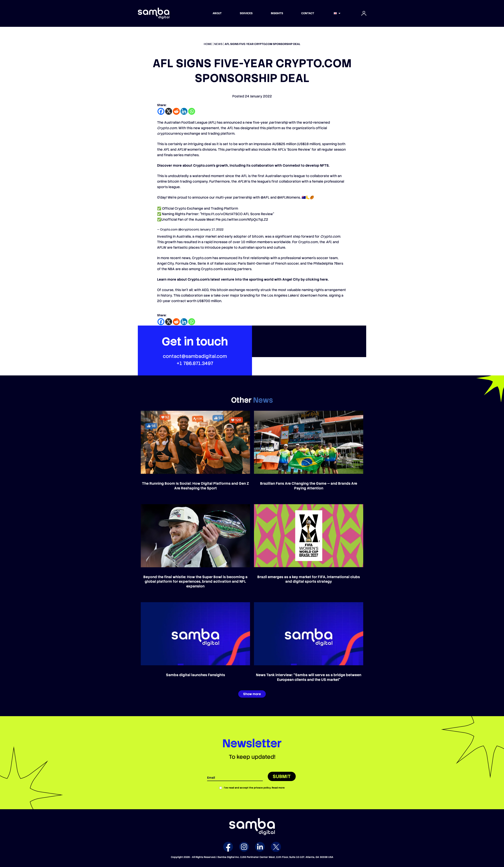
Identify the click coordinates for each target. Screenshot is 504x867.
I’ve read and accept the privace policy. (254, 787)
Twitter (276, 847)
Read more (278, 787)
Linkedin (260, 847)
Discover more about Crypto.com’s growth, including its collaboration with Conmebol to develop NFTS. (243, 165)
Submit (282, 776)
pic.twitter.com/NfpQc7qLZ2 (244, 219)
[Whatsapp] (191, 111)
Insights (277, 13)
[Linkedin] (184, 111)
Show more (252, 694)
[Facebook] (161, 111)
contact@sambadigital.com (195, 356)
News (218, 44)
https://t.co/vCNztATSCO (222, 214)
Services (246, 13)
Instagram (244, 847)
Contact (307, 13)
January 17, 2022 (211, 229)
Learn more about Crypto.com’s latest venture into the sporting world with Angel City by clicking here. (243, 279)
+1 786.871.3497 (195, 363)
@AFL (265, 197)
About (217, 13)
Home (208, 44)
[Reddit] (176, 111)
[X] (168, 111)
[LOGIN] (363, 13)
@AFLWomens (288, 197)
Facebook (228, 847)
